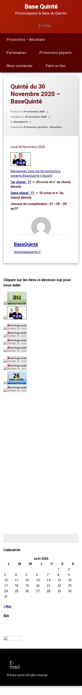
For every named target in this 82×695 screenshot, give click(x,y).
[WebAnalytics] (12, 639)
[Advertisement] (30, 425)
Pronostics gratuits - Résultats (43, 127)
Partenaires (16, 53)
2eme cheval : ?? (22, 193)
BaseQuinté (21, 121)
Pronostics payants (55, 53)
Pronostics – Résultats (26, 40)
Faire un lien (55, 66)
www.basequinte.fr (27, 252)
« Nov (7, 606)
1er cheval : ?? (20, 182)
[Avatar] (41, 227)
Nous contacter (20, 66)
